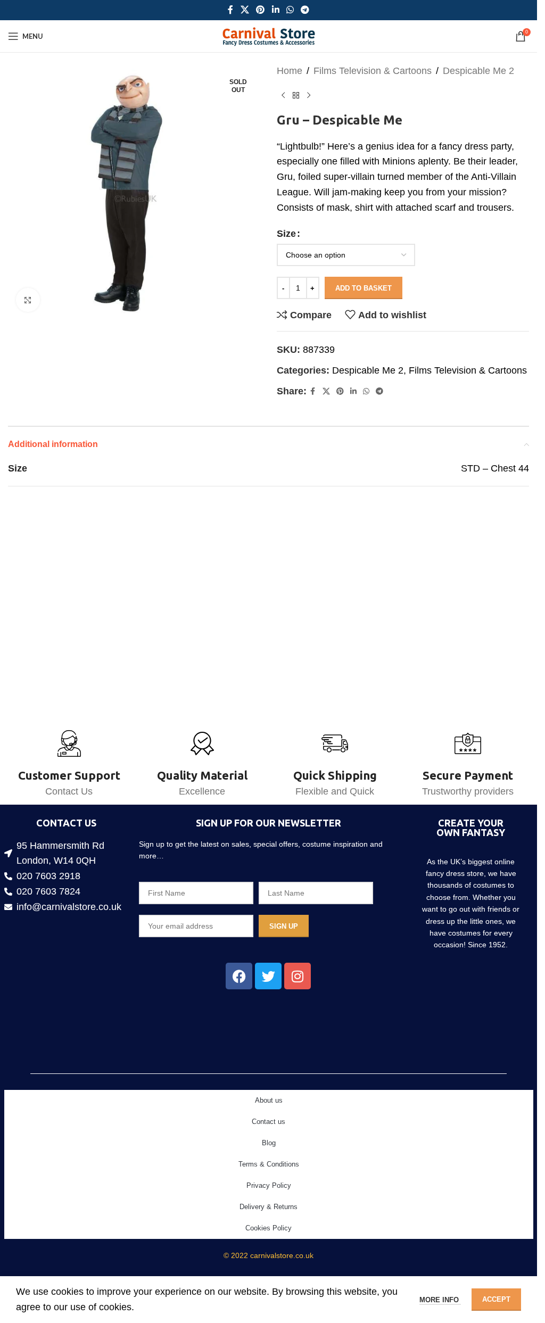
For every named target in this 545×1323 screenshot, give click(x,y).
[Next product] (308, 95)
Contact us (268, 1122)
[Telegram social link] (304, 10)
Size (286, 233)
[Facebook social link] (230, 10)
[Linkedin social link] (275, 10)
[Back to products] (296, 95)
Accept (496, 1299)
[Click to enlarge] (28, 296)
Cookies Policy (268, 1228)
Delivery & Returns (269, 1207)
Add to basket (363, 288)
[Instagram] (297, 976)
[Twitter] (268, 976)
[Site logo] (268, 35)
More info (440, 1300)
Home (289, 70)
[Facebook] (239, 976)
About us (269, 1100)
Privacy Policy (268, 1185)
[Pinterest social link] (260, 10)
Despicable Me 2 (478, 70)
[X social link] (244, 10)
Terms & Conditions (268, 1164)
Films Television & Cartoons (372, 70)
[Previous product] (283, 95)
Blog (269, 1143)
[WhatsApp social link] (290, 10)
